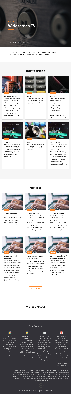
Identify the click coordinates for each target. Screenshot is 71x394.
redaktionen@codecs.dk (27, 352)
